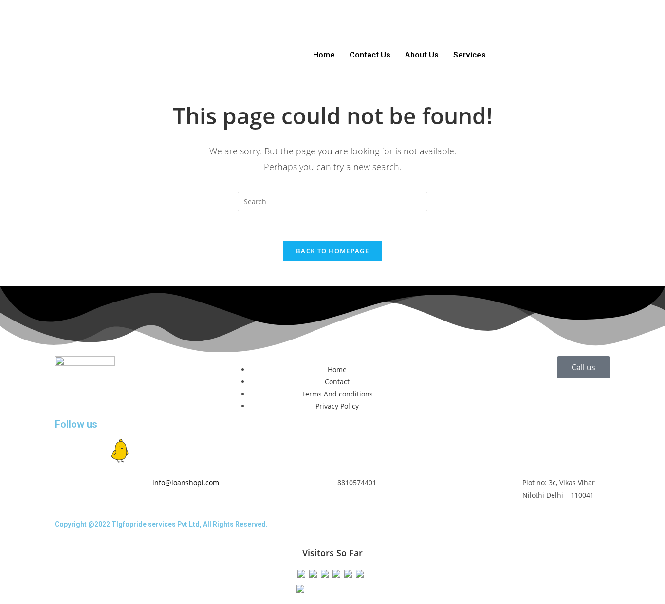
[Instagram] (93, 451)
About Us (422, 54)
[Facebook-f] (67, 451)
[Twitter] (146, 451)
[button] (472, 55)
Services (469, 54)
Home (324, 54)
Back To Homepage (332, 250)
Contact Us (370, 54)
